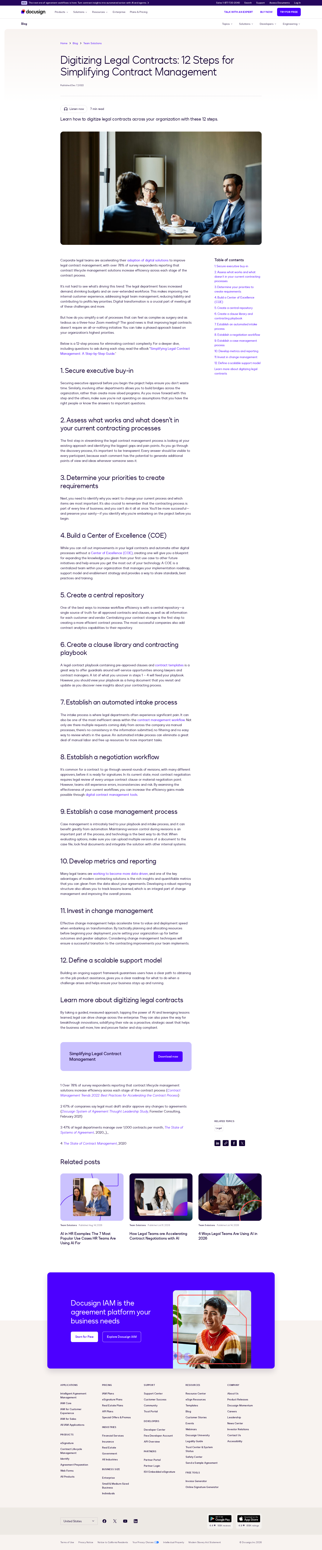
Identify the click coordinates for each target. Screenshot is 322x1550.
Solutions (79, 12)
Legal (219, 1128)
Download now (168, 1057)
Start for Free (84, 1337)
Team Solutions (92, 43)
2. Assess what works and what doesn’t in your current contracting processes (237, 276)
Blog (75, 43)
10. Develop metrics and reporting (236, 351)
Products (60, 12)
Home (63, 43)
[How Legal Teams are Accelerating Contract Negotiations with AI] (161, 1197)
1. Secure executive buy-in (231, 266)
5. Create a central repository (233, 308)
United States (73, 1521)
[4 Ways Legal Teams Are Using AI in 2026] (230, 1197)
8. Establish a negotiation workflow (237, 335)
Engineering (290, 24)
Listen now (77, 109)
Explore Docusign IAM (122, 1337)
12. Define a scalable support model (237, 363)
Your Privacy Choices (143, 1542)
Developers (267, 24)
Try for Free (289, 12)
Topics (226, 24)
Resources (98, 12)
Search (248, 2)
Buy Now (266, 12)
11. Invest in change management (235, 357)
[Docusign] (33, 12)
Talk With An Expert (238, 12)
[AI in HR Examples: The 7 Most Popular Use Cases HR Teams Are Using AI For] (92, 1197)
